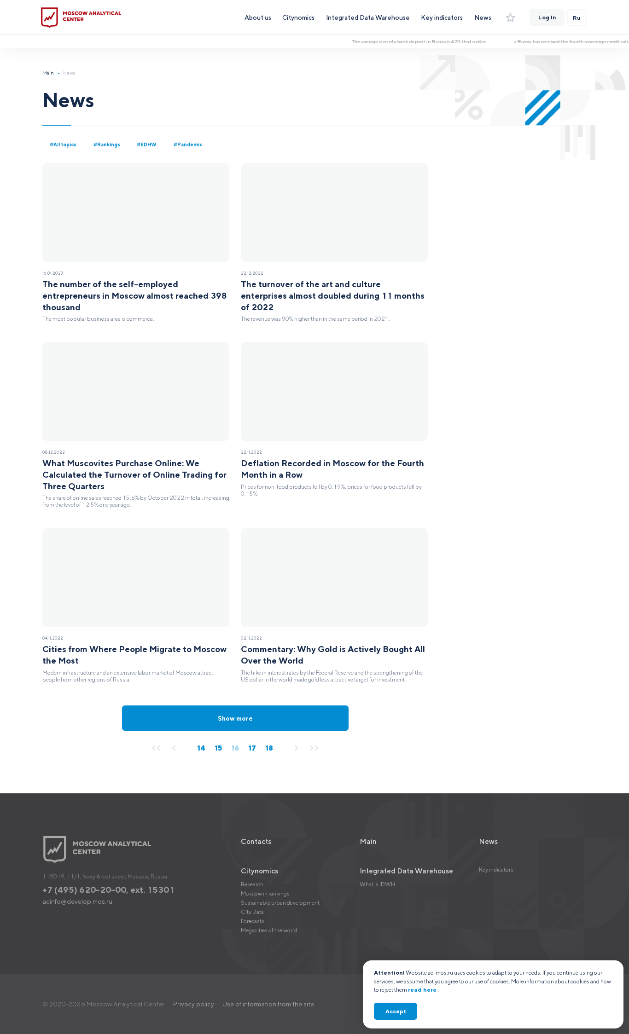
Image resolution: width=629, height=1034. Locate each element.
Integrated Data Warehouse (368, 17)
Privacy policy (193, 1004)
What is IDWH (377, 884)
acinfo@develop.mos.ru (77, 901)
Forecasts (252, 921)
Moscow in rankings (265, 893)
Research (252, 884)
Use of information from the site (268, 1004)
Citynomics (298, 17)
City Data (252, 911)
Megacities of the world (269, 930)
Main (48, 72)
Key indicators (442, 17)
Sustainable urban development (280, 902)
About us (258, 17)
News (482, 17)
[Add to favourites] (511, 18)
